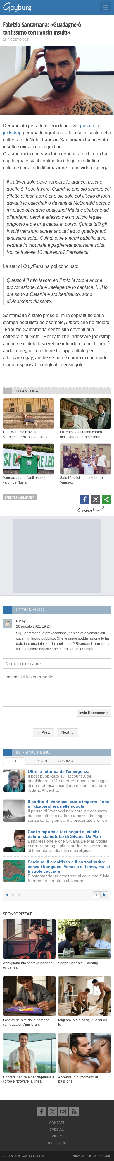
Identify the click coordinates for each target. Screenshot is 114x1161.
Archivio (65, 761)
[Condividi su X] (95, 499)
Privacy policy (84, 1155)
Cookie (105, 1155)
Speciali (57, 1129)
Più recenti (40, 761)
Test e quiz (57, 1143)
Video (57, 1136)
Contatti (57, 1123)
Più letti (14, 761)
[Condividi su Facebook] (84, 499)
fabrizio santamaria (19, 497)
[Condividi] (106, 499)
